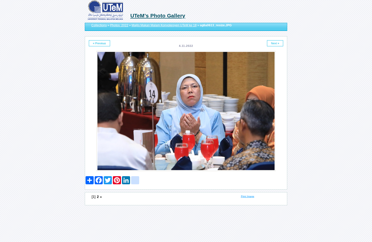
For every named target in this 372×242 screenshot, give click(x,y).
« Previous (99, 43)
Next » (275, 43)
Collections (99, 25)
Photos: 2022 (119, 25)
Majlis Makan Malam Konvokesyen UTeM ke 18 (164, 25)
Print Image (247, 196)
